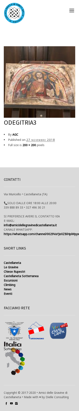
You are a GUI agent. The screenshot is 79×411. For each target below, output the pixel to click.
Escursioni (10, 280)
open (71, 10)
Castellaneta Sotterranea (21, 276)
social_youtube (11, 403)
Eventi (8, 294)
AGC (15, 134)
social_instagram (16, 403)
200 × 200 (29, 145)
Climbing (9, 285)
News (8, 289)
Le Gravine (11, 267)
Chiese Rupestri (14, 272)
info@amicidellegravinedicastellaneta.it (30, 225)
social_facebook (6, 403)
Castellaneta (12, 263)
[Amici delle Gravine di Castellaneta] (14, 13)
